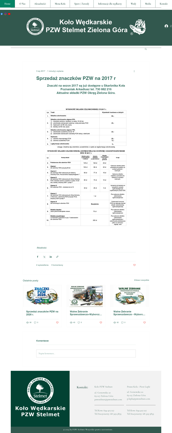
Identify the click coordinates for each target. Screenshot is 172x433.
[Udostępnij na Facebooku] (37, 256)
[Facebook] (1, 13)
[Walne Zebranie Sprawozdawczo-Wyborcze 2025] (86, 296)
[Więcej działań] (134, 71)
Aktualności (41, 247)
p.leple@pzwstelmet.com (138, 398)
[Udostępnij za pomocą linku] (57, 256)
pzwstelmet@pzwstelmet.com (108, 399)
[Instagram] (5, 13)
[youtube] (9, 13)
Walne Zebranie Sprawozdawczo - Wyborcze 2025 (129, 313)
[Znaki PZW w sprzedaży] (42, 296)
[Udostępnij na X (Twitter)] (44, 256)
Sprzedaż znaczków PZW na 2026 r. (42, 313)
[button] (60, 4)
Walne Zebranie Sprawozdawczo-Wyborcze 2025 (85, 313)
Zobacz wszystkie (141, 280)
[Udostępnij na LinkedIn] (50, 256)
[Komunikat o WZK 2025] (129, 296)
